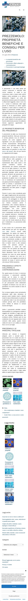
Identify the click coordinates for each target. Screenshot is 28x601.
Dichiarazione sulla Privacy (15, 599)
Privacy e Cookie (7, 564)
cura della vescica (8, 231)
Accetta (14, 586)
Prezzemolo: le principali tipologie (15, 67)
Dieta (5, 408)
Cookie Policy (5, 599)
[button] (26, 571)
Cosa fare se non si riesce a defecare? (13, 517)
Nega (14, 591)
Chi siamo (5, 567)
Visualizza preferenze (14, 596)
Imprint (23, 599)
